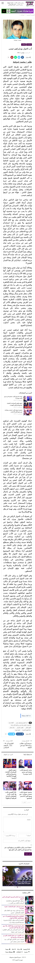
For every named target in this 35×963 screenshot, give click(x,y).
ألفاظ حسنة (11, 722)
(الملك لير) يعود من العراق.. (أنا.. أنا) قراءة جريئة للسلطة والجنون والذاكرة (18, 882)
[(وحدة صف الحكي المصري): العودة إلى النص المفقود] (29, 900)
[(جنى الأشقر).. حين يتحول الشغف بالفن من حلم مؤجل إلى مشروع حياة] (29, 938)
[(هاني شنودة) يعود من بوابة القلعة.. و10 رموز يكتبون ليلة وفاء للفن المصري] (29, 929)
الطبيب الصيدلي (20, 727)
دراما (15, 789)
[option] (17, 876)
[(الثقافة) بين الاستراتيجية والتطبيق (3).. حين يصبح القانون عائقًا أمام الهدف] (29, 919)
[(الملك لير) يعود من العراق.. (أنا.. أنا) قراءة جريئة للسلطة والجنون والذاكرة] (17, 876)
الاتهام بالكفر (28, 727)
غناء (13, 949)
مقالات (23, 45)
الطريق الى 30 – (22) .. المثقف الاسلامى (8, 745)
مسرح (26, 952)
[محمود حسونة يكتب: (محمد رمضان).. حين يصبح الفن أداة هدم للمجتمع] (28, 412)
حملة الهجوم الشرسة (26, 730)
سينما (7, 949)
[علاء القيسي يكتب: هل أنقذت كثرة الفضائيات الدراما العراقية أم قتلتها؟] (9, 785)
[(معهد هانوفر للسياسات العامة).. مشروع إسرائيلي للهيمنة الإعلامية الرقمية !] (28, 405)
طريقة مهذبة (17, 730)
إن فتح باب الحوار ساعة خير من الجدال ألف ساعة (21, 725)
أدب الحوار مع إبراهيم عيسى (21, 722)
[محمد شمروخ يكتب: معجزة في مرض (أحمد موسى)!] (28, 399)
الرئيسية (25, 949)
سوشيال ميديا (9, 952)
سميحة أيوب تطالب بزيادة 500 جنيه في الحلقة (26, 745)
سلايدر (29, 767)
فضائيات (29, 45)
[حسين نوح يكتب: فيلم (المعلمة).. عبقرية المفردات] (29, 909)
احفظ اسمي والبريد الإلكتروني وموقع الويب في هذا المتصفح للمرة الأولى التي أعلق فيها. (17, 849)
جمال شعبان (12, 727)
